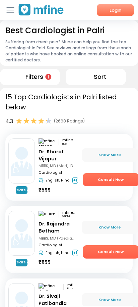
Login (115, 10)
